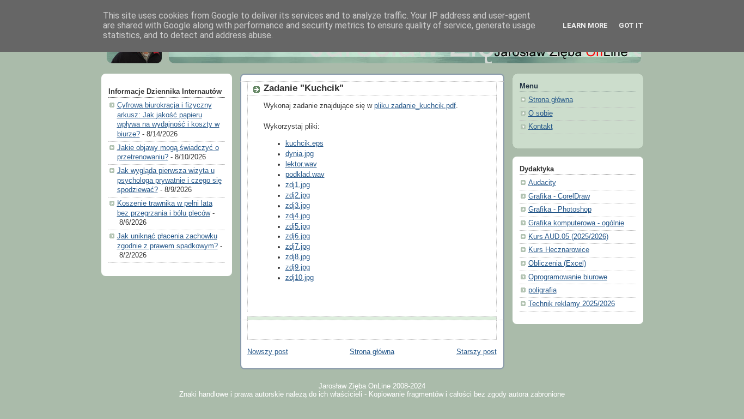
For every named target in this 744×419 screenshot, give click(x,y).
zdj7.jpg (297, 246)
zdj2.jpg (297, 195)
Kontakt (540, 126)
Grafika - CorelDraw (559, 196)
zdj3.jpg (297, 206)
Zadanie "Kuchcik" (304, 88)
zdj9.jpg (297, 267)
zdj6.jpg (297, 236)
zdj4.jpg (297, 216)
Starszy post (476, 352)
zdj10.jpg (299, 278)
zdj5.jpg (297, 226)
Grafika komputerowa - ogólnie (576, 223)
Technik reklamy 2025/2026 (571, 304)
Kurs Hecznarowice (558, 250)
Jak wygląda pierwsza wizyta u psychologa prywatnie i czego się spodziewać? (169, 180)
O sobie (540, 113)
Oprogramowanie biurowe (567, 277)
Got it (631, 25)
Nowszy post (267, 352)
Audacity (542, 183)
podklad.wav (305, 174)
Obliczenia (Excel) (557, 263)
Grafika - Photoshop (559, 209)
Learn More (585, 25)
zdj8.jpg (297, 257)
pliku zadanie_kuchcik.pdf (415, 106)
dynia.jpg (299, 154)
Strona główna (372, 352)
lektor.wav (301, 164)
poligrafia (542, 290)
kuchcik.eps (304, 143)
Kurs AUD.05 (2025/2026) (568, 237)
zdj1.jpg (297, 185)
